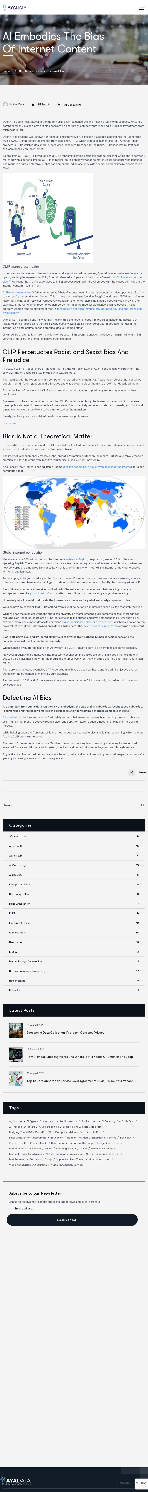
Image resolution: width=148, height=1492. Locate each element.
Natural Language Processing (74, 971)
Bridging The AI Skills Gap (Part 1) (83, 1126)
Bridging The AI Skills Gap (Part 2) (30, 1132)
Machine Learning (102, 1148)
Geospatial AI (38, 1143)
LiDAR (83, 1148)
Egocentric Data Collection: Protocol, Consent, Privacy (66, 1032)
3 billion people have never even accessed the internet (97, 466)
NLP (88, 1154)
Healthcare (74, 942)
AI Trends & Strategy (22, 1126)
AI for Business (66, 1121)
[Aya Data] (14, 7)
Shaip (48, 1159)
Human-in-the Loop (81, 1143)
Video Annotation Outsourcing (28, 1164)
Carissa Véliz (10, 717)
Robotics (74, 990)
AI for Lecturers (88, 1121)
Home (6, 71)
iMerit (48, 1148)
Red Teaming (74, 980)
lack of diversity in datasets (100, 626)
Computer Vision (74, 884)
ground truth (37, 593)
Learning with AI (66, 1148)
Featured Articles (74, 923)
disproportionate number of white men (88, 622)
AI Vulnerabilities (49, 1126)
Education (57, 1137)
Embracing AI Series (104, 1137)
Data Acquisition (74, 894)
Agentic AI (74, 846)
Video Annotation (99, 1159)
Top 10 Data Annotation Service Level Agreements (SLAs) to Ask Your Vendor (80, 1081)
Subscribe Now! (67, 1219)
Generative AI (74, 932)
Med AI (74, 951)
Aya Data (18, 104)
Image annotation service (25, 1148)
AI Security (74, 874)
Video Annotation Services (67, 1164)
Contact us (9, 423)
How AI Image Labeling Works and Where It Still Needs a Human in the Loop (80, 1056)
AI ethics (47, 1121)
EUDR (74, 913)
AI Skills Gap (126, 1121)
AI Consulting (72, 104)
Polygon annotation (107, 1154)
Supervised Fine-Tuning (70, 1159)
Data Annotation (74, 903)
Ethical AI (126, 1137)
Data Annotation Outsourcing (27, 1137)
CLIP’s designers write (17, 292)
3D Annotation (74, 836)
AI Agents (32, 1121)
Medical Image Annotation (74, 961)
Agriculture (74, 855)
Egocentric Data (77, 1137)
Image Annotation (108, 1143)
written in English (76, 559)
